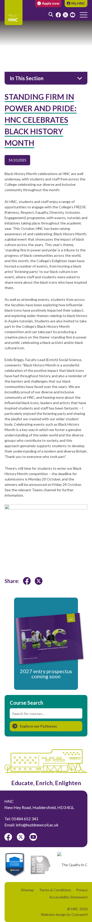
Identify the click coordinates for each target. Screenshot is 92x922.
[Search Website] (51, 9)
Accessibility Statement (68, 897)
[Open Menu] (83, 15)
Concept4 (80, 914)
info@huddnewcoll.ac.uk (37, 824)
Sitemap (27, 890)
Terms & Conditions (55, 890)
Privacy (82, 890)
